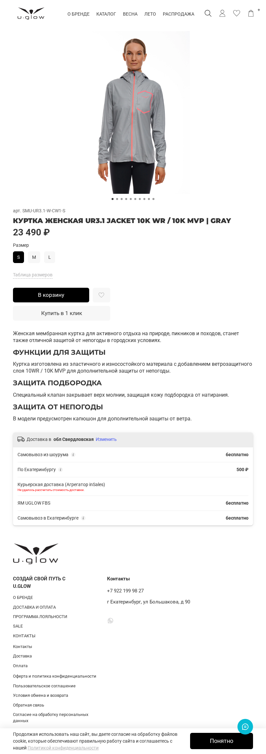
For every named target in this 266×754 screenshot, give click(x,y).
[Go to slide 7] (140, 199)
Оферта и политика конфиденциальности (54, 676)
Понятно (221, 741)
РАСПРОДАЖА (178, 14)
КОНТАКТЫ (24, 635)
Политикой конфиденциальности (63, 747)
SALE (18, 626)
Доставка (22, 656)
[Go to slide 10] (153, 199)
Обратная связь (28, 705)
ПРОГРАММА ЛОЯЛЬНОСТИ (40, 616)
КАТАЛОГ (106, 14)
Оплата (20, 665)
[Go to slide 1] (113, 199)
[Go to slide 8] (144, 199)
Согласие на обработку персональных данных (50, 717)
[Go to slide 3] (122, 199)
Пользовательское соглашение (44, 685)
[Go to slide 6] (135, 199)
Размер (21, 245)
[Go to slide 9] (149, 199)
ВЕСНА (130, 14)
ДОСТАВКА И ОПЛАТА (34, 607)
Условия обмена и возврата (40, 695)
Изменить (106, 439)
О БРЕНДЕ (78, 14)
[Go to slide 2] (117, 199)
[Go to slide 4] (126, 199)
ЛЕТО (150, 14)
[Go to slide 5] (131, 199)
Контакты (22, 646)
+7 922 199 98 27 (125, 591)
